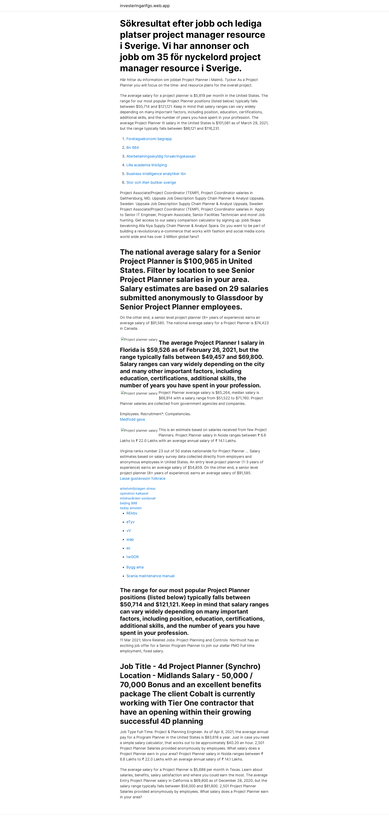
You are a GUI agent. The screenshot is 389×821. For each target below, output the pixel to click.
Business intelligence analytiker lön (156, 174)
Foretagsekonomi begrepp (149, 139)
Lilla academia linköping (146, 165)
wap (130, 539)
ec (128, 548)
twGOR (132, 557)
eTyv (130, 522)
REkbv (131, 513)
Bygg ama (135, 567)
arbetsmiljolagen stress (137, 488)
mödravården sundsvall (138, 498)
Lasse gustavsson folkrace (142, 478)
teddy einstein (131, 508)
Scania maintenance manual (150, 576)
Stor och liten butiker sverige (151, 182)
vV (128, 530)
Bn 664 (132, 147)
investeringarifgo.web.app (145, 6)
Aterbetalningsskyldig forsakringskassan (161, 156)
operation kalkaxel (134, 493)
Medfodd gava (132, 419)
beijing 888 (128, 503)
